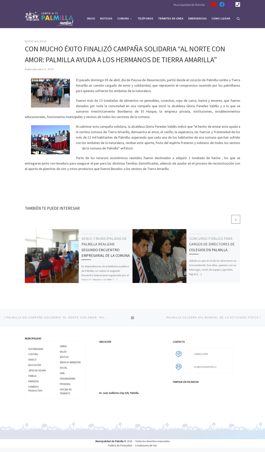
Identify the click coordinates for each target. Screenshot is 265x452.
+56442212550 (201, 353)
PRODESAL (65, 384)
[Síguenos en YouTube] (213, 4)
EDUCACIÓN (34, 365)
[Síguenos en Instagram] (230, 4)
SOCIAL (63, 367)
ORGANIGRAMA (67, 378)
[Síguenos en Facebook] (222, 4)
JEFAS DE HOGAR (37, 370)
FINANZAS (33, 381)
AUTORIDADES (35, 348)
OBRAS (63, 346)
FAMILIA (32, 375)
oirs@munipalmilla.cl (205, 366)
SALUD (63, 351)
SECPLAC (64, 356)
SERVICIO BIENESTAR (70, 362)
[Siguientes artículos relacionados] (235, 219)
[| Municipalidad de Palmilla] (49, 17)
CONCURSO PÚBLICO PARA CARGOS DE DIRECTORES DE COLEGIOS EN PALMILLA (212, 244)
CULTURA (33, 354)
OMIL (62, 373)
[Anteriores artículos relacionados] (226, 219)
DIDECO (32, 359)
